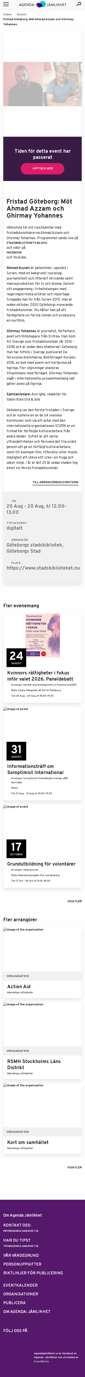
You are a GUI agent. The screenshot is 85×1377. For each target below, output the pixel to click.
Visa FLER (74, 901)
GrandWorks (41, 1361)
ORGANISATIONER (20, 1294)
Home (7, 14)
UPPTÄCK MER (42, 168)
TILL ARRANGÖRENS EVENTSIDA (55, 482)
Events (21, 14)
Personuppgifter (22, 1264)
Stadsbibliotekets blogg (27, 243)
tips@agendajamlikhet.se (21, 1246)
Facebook (14, 253)
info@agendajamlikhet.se (21, 1231)
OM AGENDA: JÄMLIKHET (26, 1311)
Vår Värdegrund (21, 1255)
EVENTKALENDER (20, 1285)
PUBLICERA (14, 1303)
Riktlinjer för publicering (33, 1273)
